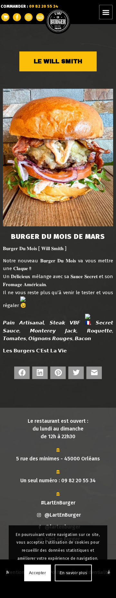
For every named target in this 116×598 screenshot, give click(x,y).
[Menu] (109, 12)
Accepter (37, 573)
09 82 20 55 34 (78, 480)
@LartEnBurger (62, 515)
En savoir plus (73, 573)
